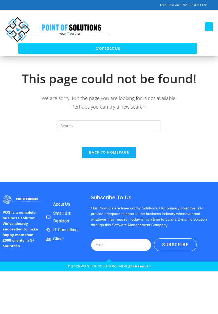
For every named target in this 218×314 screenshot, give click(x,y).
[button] (209, 26)
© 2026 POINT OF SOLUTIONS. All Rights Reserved (109, 266)
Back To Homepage (109, 152)
